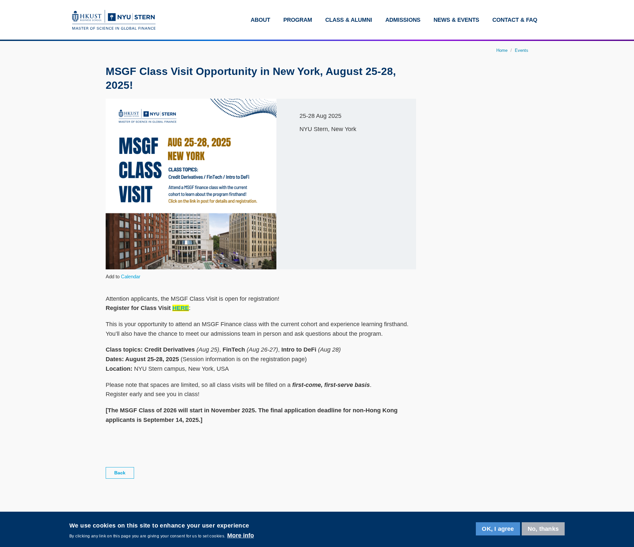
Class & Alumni (348, 20)
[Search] (552, 20)
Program (297, 20)
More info (240, 535)
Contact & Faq (514, 20)
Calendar (130, 276)
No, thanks (543, 529)
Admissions (402, 20)
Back (119, 472)
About (260, 20)
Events (521, 50)
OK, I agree (498, 529)
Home (502, 50)
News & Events (456, 20)
